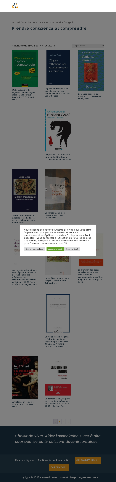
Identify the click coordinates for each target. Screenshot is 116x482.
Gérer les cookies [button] (34, 249)
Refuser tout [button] (72, 249)
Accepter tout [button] (55, 249)
